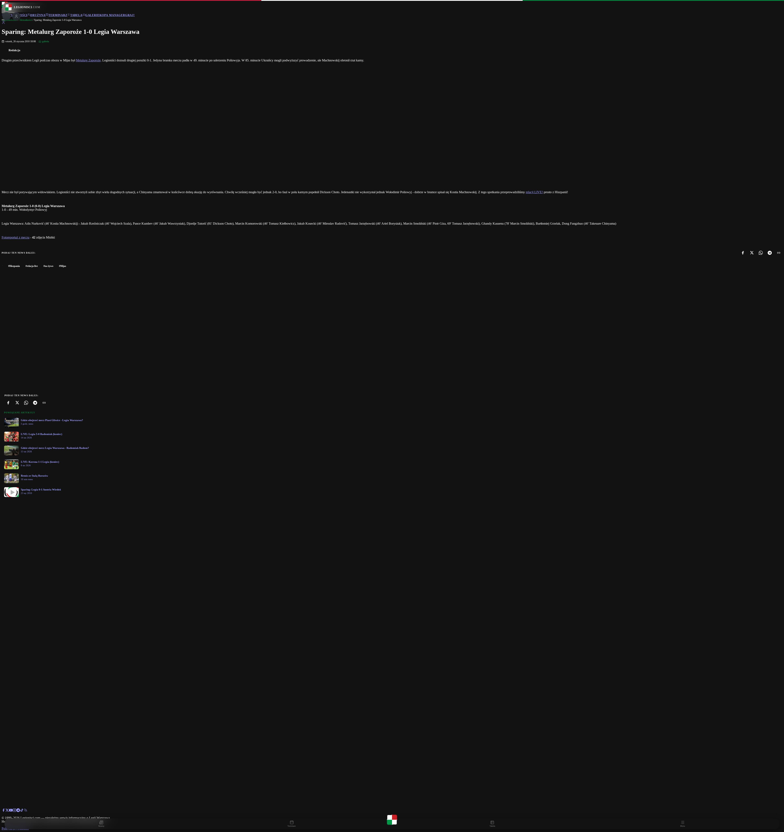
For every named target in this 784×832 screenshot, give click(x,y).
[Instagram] (14, 811)
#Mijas (62, 266)
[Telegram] (769, 252)
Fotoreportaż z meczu (15, 237)
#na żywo (48, 266)
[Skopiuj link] (778, 252)
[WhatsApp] (760, 252)
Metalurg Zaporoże (88, 60)
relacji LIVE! (534, 192)
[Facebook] (742, 252)
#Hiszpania (14, 266)
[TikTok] (22, 811)
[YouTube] (11, 811)
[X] (751, 252)
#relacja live (32, 266)
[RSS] (25, 811)
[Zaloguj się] (3, 23)
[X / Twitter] (7, 811)
